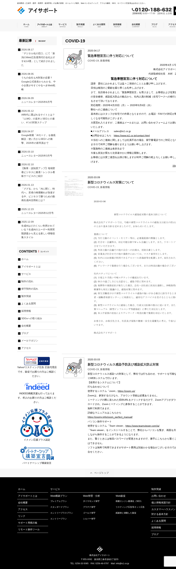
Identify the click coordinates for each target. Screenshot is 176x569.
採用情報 (26, 311)
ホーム (25, 259)
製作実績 (26, 296)
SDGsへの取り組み (31, 318)
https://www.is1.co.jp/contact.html (132, 135)
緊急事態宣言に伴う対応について (111, 56)
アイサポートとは (31, 266)
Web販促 (120, 495)
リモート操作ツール (29, 529)
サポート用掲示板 (27, 522)
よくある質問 (28, 303)
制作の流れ (27, 281)
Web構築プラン (58, 495)
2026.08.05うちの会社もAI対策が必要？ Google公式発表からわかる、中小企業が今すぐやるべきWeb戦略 (38, 81)
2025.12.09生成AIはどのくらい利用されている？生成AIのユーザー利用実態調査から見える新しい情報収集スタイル (38, 229)
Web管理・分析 (91, 495)
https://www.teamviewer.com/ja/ (142, 425)
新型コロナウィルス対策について (111, 182)
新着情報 (105, 60)
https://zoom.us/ (126, 391)
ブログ (25, 333)
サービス (26, 274)
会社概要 (26, 325)
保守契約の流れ (29, 288)
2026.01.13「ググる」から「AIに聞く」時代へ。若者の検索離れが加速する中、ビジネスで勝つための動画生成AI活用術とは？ (38, 193)
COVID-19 (93, 60)
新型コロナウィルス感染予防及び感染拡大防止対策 (123, 364)
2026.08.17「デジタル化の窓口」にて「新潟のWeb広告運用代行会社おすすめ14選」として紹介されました (38, 57)
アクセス (26, 348)
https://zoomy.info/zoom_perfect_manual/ (110, 417)
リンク (21, 516)
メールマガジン (29, 340)
